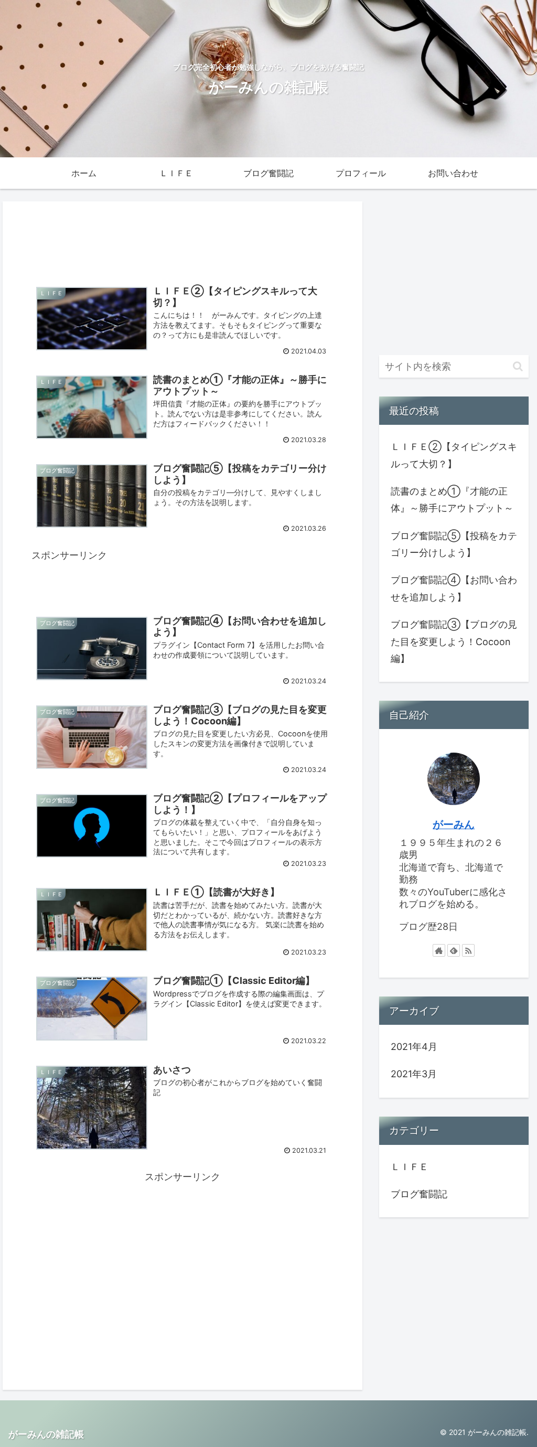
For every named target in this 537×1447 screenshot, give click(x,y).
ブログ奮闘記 (419, 1193)
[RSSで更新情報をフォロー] (468, 950)
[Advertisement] (182, 237)
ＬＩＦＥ (409, 1166)
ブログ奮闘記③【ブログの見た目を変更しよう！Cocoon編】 (454, 641)
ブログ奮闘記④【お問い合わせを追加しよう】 (454, 588)
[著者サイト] (439, 950)
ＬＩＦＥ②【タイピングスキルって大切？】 (454, 455)
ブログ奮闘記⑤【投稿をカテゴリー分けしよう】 (454, 544)
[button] (518, 366)
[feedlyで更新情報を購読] (453, 950)
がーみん (454, 824)
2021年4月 (414, 1046)
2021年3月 (414, 1073)
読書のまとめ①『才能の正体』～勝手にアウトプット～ (452, 499)
